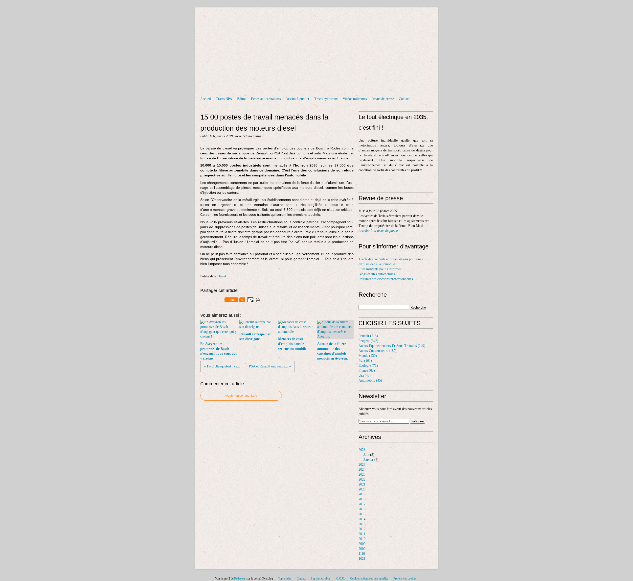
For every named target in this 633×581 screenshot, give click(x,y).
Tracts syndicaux (326, 99)
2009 (362, 544)
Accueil (205, 99)
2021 (362, 484)
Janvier (368, 459)
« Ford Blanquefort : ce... (222, 366)
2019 (362, 494)
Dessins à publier (297, 99)
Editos (241, 99)
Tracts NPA (224, 99)
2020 (362, 489)
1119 (362, 554)
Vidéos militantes (355, 99)
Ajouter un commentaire (241, 395)
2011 (362, 534)
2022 (362, 479)
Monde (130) (368, 356)
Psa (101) (365, 361)
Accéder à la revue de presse (378, 231)
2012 (362, 529)
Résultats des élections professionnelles (386, 279)
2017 (362, 504)
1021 (362, 558)
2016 (362, 509)
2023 (362, 474)
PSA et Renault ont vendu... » (270, 366)
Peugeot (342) (368, 341)
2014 (362, 519)
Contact (404, 99)
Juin (366, 455)
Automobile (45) (370, 380)
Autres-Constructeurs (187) (378, 351)
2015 (362, 514)
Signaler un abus (321, 578)
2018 (362, 499)
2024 (362, 469)
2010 (362, 539)
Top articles (285, 578)
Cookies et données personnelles (369, 578)
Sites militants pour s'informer (380, 269)
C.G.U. (340, 578)
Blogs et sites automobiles (377, 274)
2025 (362, 464)
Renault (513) (368, 336)
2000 (362, 549)
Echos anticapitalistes (266, 99)
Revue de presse (383, 99)
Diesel (221, 276)
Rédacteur (240, 578)
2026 (362, 450)
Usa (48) (365, 375)
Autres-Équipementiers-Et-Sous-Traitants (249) (392, 346)
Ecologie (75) (368, 365)
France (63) (367, 370)
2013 (362, 524)
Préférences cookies (405, 578)
